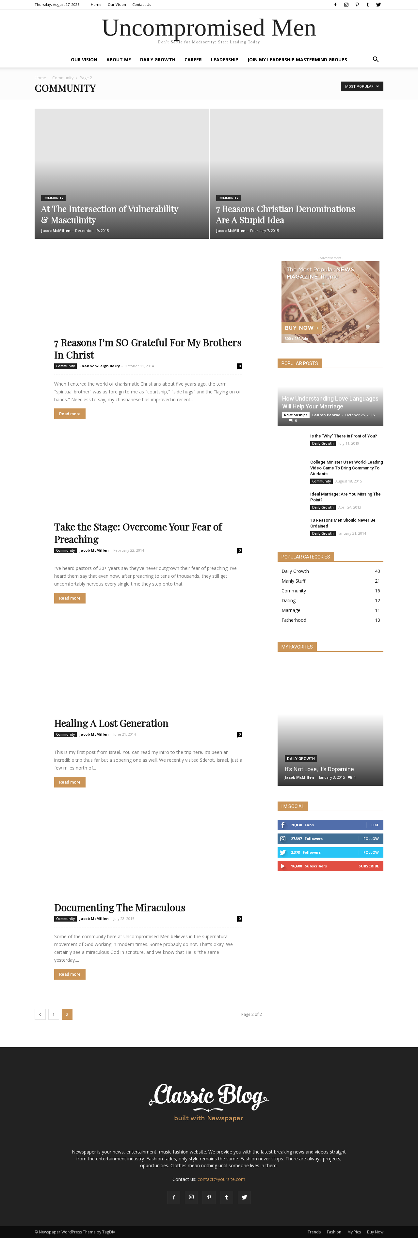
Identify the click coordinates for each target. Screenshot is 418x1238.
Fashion (334, 1232)
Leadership (224, 59)
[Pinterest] (357, 4)
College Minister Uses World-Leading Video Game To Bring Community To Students (346, 468)
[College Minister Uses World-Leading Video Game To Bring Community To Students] (291, 464)
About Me (118, 59)
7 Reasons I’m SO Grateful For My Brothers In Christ (147, 348)
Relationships (296, 415)
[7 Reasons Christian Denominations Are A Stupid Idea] (297, 149)
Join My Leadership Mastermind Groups (297, 59)
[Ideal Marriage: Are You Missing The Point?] (291, 497)
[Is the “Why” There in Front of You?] (291, 442)
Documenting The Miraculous (119, 907)
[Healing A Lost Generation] (148, 676)
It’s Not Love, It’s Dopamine (319, 769)
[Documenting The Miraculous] (148, 860)
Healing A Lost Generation (111, 722)
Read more (70, 413)
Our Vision (117, 4)
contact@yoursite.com (221, 1179)
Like (375, 824)
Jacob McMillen (56, 230)
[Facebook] (335, 4)
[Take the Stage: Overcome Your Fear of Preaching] (148, 492)
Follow (371, 838)
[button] (375, 60)
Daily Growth (157, 59)
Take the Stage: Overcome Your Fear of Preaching (138, 532)
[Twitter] (378, 4)
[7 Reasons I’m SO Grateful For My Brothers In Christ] (148, 307)
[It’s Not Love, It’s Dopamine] (330, 687)
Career (193, 59)
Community (62, 78)
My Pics (354, 1232)
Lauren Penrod (326, 414)
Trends (314, 1232)
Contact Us (141, 4)
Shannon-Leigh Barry (99, 365)
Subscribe (369, 866)
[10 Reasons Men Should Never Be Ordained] (291, 522)
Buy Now (375, 1232)
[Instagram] (346, 4)
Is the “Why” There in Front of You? (343, 436)
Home (96, 4)
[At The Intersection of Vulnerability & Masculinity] (122, 149)
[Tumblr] (368, 4)
